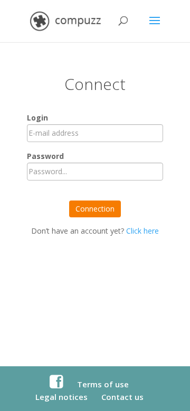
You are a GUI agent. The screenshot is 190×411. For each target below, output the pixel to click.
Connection (95, 209)
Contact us (122, 397)
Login (37, 118)
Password (45, 156)
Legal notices (61, 397)
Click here (142, 231)
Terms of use (103, 384)
